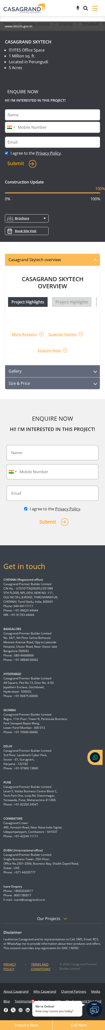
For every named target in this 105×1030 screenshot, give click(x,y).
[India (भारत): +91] (10, 127)
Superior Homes (62, 334)
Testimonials (24, 1001)
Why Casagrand (44, 991)
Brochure (22, 218)
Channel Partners (73, 991)
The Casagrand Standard (83, 1001)
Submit (15, 163)
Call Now (79, 1025)
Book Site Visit (25, 231)
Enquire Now (49, 350)
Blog (6, 1001)
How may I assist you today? (54, 1008)
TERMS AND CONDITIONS (40, 966)
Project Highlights (27, 302)
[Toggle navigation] (95, 8)
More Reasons (24, 334)
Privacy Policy (48, 153)
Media (95, 991)
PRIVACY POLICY (9, 966)
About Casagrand (16, 991)
